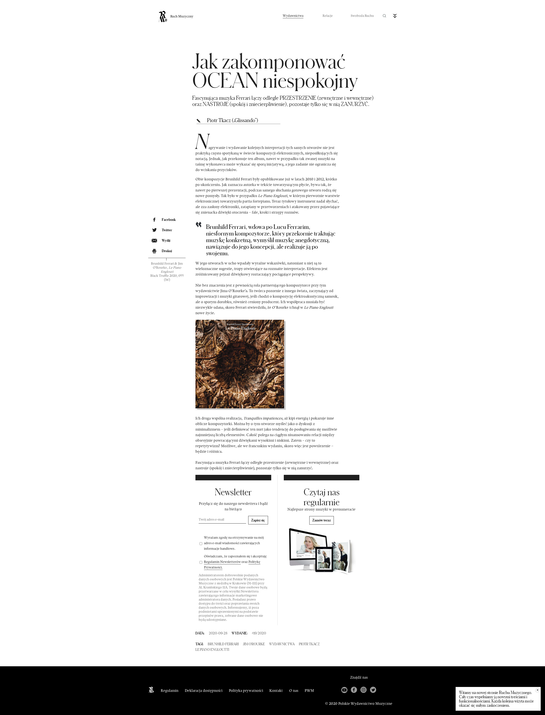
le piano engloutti (212, 649)
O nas (293, 691)
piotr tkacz (309, 644)
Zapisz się (258, 520)
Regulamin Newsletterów (222, 562)
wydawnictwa (282, 644)
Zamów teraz (321, 520)
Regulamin (169, 691)
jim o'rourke (254, 644)
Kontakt (276, 691)
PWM (309, 691)
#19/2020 (259, 633)
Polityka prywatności (246, 691)
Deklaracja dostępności (203, 691)
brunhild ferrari (223, 644)
